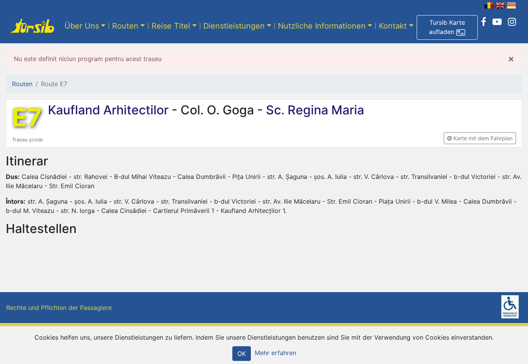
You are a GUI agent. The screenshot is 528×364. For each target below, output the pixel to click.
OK (241, 353)
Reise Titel (171, 26)
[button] (447, 27)
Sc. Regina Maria (313, 109)
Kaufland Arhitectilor (110, 109)
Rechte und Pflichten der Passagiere (59, 307)
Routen (125, 26)
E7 (27, 117)
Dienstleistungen (234, 26)
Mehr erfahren (275, 353)
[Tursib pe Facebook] (483, 22)
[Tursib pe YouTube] (497, 22)
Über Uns (82, 26)
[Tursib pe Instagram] (512, 22)
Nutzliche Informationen (322, 26)
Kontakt (393, 26)
